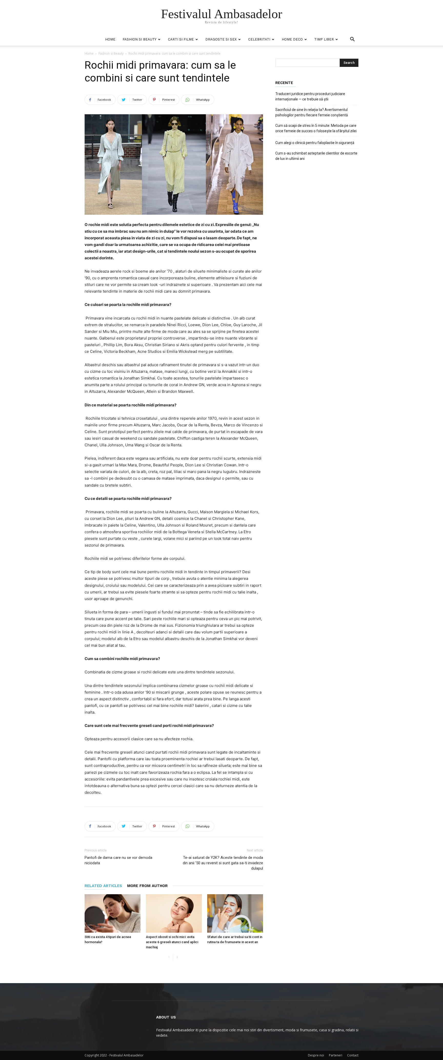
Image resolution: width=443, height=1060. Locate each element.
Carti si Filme (181, 39)
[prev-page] (169, 957)
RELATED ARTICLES (103, 885)
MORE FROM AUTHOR (147, 885)
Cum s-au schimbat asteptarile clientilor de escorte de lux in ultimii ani (316, 156)
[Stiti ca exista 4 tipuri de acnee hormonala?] (112, 913)
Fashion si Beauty (139, 39)
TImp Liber (324, 39)
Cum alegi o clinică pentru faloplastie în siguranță (314, 143)
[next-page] (177, 957)
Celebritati (259, 39)
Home (110, 39)
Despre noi (316, 1055)
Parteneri (335, 1055)
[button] (352, 39)
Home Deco (292, 39)
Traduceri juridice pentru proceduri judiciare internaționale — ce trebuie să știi (310, 96)
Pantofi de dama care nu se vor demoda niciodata (118, 860)
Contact (352, 1055)
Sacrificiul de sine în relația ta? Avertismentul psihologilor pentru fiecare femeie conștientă (311, 112)
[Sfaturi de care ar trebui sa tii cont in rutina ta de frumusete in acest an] (235, 913)
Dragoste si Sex (221, 39)
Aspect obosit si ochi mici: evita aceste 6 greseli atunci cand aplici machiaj (172, 942)
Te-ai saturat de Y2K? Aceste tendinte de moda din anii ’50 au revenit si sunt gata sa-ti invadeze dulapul (223, 863)
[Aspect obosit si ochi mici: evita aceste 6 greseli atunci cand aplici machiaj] (174, 913)
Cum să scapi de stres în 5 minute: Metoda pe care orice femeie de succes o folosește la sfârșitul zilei (316, 128)
